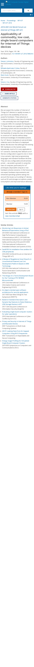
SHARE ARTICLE (9, 94)
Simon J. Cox (5, 82)
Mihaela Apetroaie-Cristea (10, 68)
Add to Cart (11, 209)
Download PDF (10, 89)
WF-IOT (20, 21)
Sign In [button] (24, 192)
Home (3, 21)
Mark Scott (4, 75)
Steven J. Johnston (7, 61)
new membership (12, 216)
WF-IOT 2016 (7, 23)
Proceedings (11, 21)
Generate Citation (9, 98)
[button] (31, 15)
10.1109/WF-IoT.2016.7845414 (22, 54)
